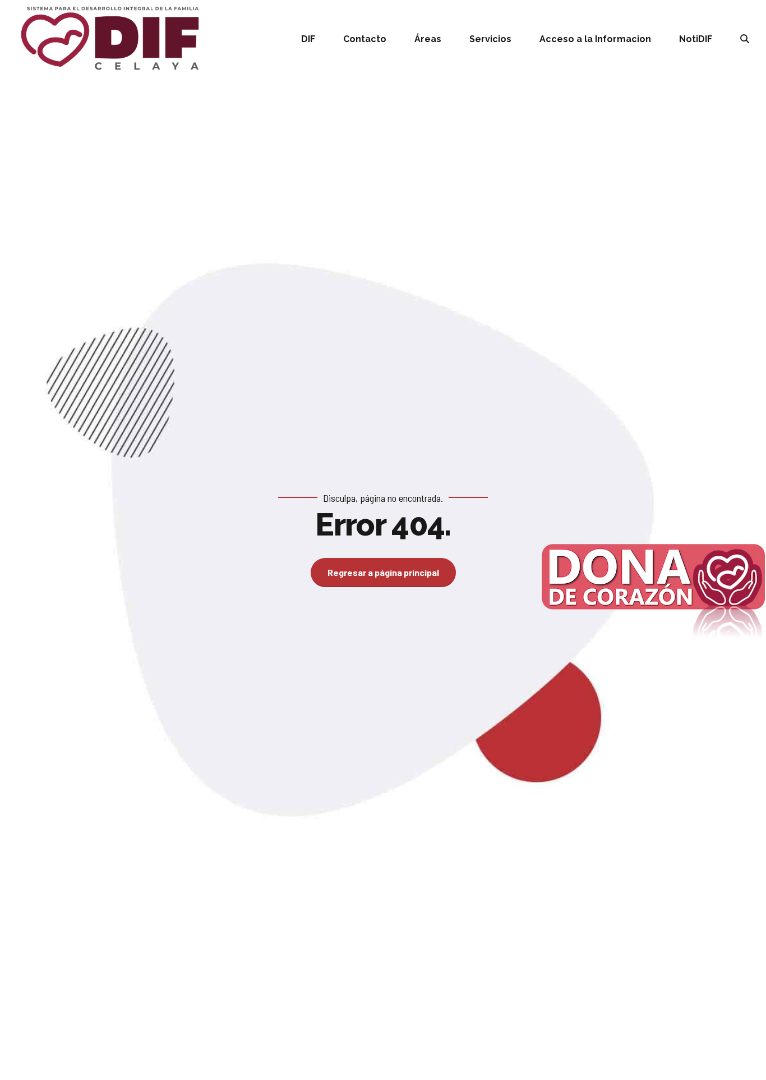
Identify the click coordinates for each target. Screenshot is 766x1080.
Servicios (490, 39)
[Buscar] (744, 38)
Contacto (364, 39)
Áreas (427, 39)
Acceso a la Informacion (595, 39)
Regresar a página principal (383, 572)
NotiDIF (695, 39)
